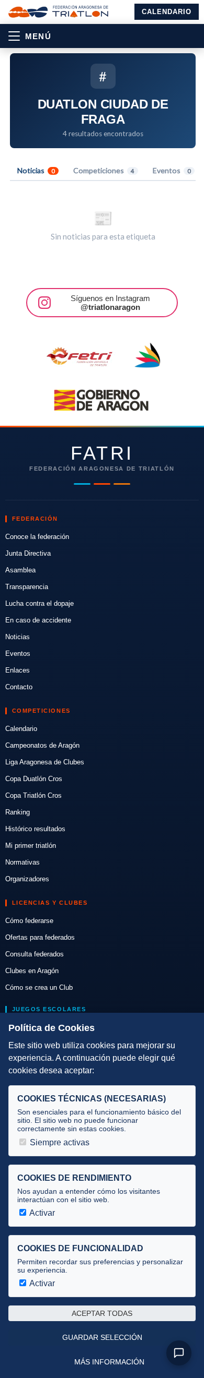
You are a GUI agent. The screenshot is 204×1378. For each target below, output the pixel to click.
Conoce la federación (37, 537)
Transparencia (26, 587)
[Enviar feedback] (178, 1352)
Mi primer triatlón (30, 845)
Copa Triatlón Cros (33, 795)
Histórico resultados (35, 829)
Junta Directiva (28, 553)
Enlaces (17, 670)
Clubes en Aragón (32, 971)
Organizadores (27, 879)
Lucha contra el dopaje (39, 603)
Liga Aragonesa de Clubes (44, 762)
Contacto (18, 687)
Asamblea (20, 570)
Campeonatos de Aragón (42, 745)
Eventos (172, 170)
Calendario (166, 12)
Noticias (36, 170)
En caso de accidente (38, 620)
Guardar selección (102, 1337)
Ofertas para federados (40, 937)
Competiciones (103, 170)
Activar (41, 1212)
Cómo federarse (29, 921)
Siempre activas (58, 1142)
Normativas (22, 862)
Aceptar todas (102, 1313)
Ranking (17, 812)
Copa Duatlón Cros (33, 779)
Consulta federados (34, 954)
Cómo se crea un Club (39, 987)
